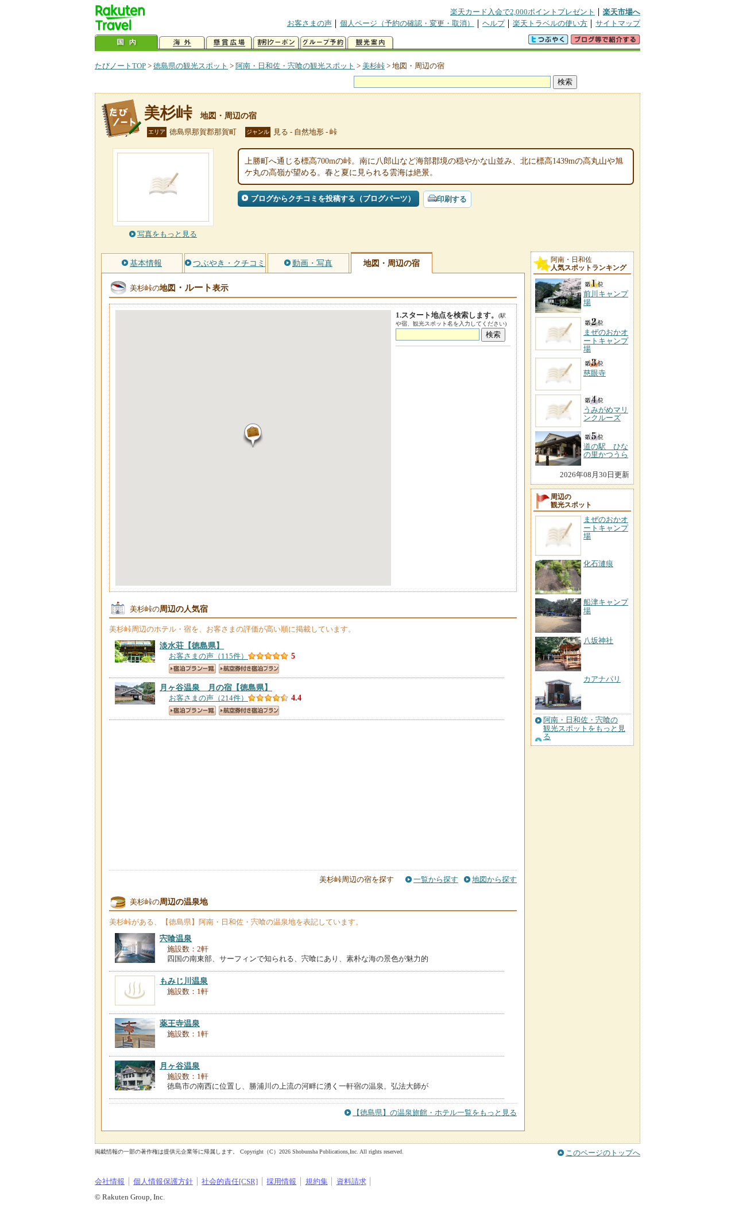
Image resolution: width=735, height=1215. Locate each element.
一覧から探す (435, 879)
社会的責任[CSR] (230, 1181)
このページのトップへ (603, 1152)
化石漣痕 (598, 563)
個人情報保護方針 (163, 1181)
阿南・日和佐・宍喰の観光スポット (295, 65)
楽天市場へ (621, 11)
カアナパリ (602, 679)
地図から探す (494, 879)
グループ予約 (323, 42)
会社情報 (110, 1181)
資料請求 (351, 1181)
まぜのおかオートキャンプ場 (605, 527)
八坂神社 (598, 640)
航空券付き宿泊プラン (249, 669)
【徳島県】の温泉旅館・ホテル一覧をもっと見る (435, 1112)
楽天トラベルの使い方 (550, 23)
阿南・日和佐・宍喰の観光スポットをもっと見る (584, 728)
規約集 (316, 1181)
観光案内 (370, 42)
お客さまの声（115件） (208, 656)
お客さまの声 (309, 23)
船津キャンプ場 (605, 606)
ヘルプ (493, 23)
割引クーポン (276, 42)
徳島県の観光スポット (190, 65)
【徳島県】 (192, 645)
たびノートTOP (120, 65)
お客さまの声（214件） (208, 698)
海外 (182, 42)
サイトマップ (617, 23)
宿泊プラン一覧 (192, 669)
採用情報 (281, 1181)
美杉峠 (373, 65)
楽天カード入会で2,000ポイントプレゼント (522, 11)
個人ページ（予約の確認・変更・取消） (407, 23)
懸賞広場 (229, 42)
